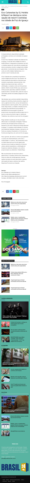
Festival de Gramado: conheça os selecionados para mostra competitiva (19, 324)
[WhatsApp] (17, 27)
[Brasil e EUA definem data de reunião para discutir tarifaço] (5, 212)
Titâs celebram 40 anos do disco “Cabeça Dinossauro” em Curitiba (15, 316)
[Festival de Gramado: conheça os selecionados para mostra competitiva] (5, 324)
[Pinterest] (14, 27)
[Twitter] (10, 27)
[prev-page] (2, 225)
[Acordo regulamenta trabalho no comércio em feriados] (5, 371)
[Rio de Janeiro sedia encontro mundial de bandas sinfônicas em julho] (5, 332)
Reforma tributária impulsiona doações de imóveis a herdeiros (15, 363)
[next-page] (5, 225)
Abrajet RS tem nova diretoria (18, 431)
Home (2, 6)
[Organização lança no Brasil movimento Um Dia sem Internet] (5, 282)
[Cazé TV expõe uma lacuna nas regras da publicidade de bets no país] (5, 386)
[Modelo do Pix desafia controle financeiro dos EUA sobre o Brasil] (5, 379)
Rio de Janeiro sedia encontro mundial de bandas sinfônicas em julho (19, 331)
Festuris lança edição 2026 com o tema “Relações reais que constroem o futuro (19, 274)
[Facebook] (7, 27)
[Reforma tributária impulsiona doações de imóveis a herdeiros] (15, 358)
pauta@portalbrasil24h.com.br (8, 458)
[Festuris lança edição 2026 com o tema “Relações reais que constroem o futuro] (5, 274)
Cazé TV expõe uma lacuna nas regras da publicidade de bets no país (19, 386)
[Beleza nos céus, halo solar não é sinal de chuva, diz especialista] (5, 204)
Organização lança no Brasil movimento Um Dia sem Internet (14, 410)
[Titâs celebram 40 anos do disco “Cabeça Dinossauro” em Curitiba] (15, 310)
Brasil (6, 6)
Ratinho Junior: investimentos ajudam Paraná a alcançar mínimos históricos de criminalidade (19, 219)
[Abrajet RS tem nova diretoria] (5, 433)
